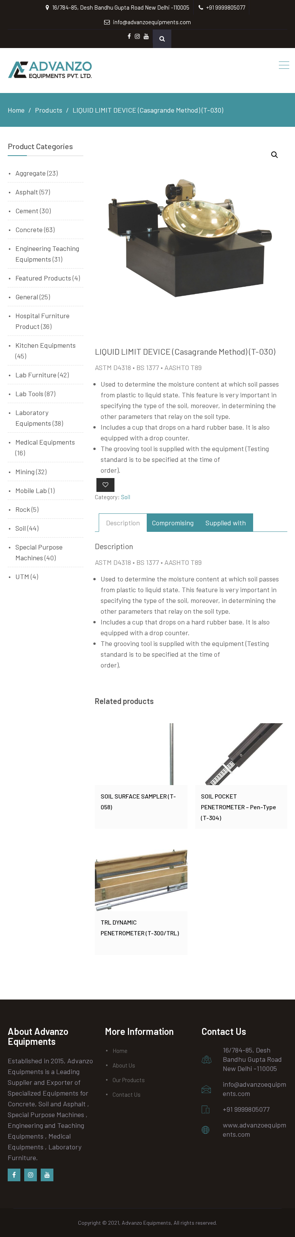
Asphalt (26, 192)
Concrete (29, 229)
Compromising (173, 522)
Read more (141, 754)
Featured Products (43, 278)
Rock (22, 509)
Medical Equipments (45, 442)
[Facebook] (14, 1175)
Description (123, 522)
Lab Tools (29, 393)
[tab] (123, 522)
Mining (25, 471)
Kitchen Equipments (45, 345)
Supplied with (226, 522)
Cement (26, 210)
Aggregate (30, 173)
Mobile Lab (31, 490)
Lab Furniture (35, 374)
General (26, 296)
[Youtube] (47, 1175)
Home (120, 1050)
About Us (124, 1065)
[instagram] (30, 1175)
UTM (22, 576)
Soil (125, 496)
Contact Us (127, 1094)
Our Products (129, 1079)
